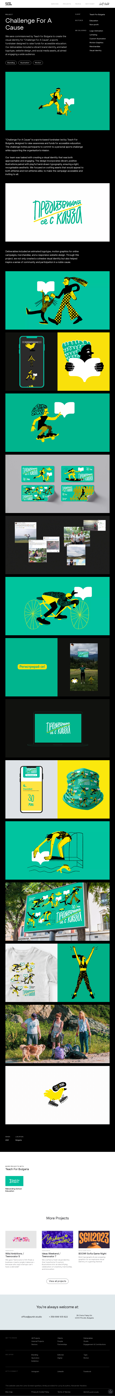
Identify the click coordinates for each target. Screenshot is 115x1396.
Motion (38, 63)
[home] (8, 3)
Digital (60, 1358)
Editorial (61, 1355)
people (78, 4)
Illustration (24, 63)
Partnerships (62, 1344)
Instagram (35, 1371)
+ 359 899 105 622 (58, 1317)
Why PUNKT (90, 4)
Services (55, 4)
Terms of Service (64, 1392)
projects (67, 4)
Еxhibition (35, 1361)
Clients (60, 1338)
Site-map (9, 1392)
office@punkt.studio (31, 1317)
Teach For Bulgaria (17, 1169)
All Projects (35, 1338)
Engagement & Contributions (95, 1344)
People (60, 1341)
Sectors (34, 1344)
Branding (11, 63)
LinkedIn (61, 1371)
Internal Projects (37, 1341)
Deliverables (88, 1338)
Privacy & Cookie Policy (40, 1392)
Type (85, 1355)
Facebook (87, 1371)
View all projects (57, 1281)
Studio (86, 1341)
